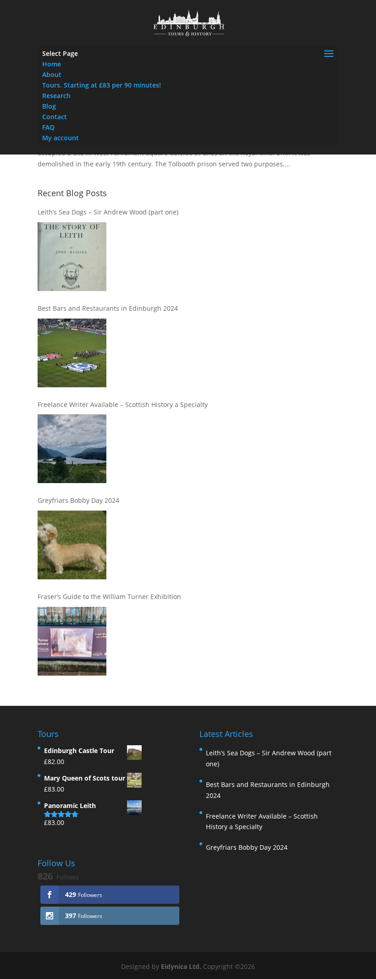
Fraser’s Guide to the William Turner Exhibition (109, 596)
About (51, 74)
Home (51, 64)
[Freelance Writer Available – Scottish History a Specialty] (72, 448)
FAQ (48, 127)
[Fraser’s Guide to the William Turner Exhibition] (72, 641)
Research (56, 95)
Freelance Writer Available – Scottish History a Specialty (123, 404)
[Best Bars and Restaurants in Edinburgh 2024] (72, 353)
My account (60, 137)
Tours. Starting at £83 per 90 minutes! (101, 85)
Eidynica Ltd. (181, 966)
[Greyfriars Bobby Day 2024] (72, 545)
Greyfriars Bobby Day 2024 (78, 500)
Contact (54, 116)
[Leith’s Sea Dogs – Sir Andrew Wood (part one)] (72, 256)
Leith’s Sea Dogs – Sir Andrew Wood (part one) (108, 212)
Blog (49, 106)
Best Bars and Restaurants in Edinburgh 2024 (108, 308)
